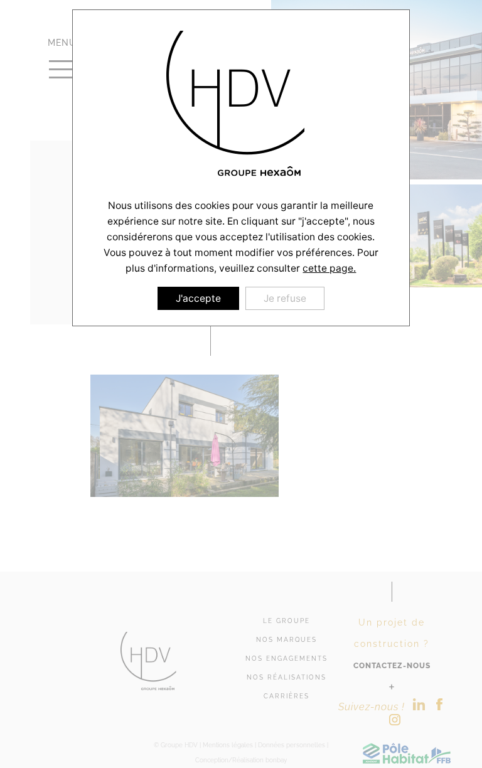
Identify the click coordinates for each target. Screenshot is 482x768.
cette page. (329, 268)
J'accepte (198, 298)
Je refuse (285, 298)
